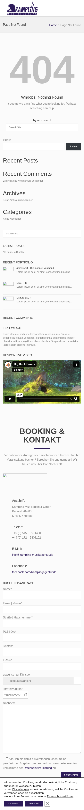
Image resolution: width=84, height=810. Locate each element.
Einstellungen (20, 789)
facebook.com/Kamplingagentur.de (34, 572)
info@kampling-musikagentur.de (32, 554)
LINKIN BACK (23, 297)
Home (53, 25)
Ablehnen (34, 803)
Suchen (7, 140)
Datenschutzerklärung (38, 767)
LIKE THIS (21, 283)
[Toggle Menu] (78, 8)
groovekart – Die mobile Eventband (35, 268)
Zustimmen (13, 803)
